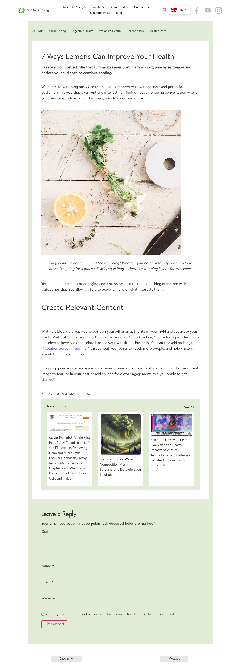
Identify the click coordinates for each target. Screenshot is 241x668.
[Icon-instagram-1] (218, 10)
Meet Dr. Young (73, 7)
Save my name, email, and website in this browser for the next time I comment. (110, 614)
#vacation (50, 349)
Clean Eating (57, 31)
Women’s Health (110, 31)
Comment (51, 532)
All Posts (37, 31)
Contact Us (141, 7)
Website (48, 598)
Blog (119, 13)
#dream (65, 349)
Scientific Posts (100, 13)
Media (97, 7)
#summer (80, 349)
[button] (165, 10)
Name (47, 566)
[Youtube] (207, 10)
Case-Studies (119, 7)
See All (189, 407)
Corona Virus (135, 31)
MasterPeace (157, 31)
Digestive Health (83, 31)
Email (47, 582)
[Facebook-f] (196, 10)
